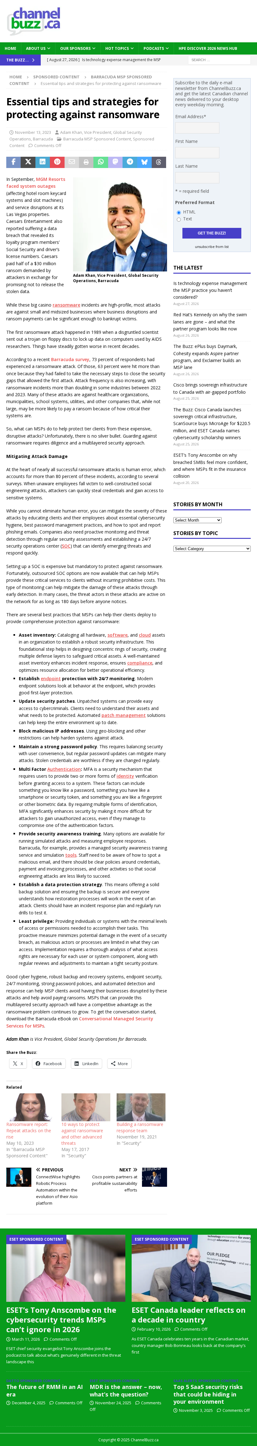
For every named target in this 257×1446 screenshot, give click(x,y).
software (118, 635)
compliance (139, 663)
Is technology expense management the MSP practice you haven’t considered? (210, 290)
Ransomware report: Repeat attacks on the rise (28, 1130)
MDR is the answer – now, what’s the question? (126, 1390)
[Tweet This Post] (28, 162)
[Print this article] (86, 162)
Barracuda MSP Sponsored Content (97, 139)
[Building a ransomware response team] (141, 1107)
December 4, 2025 (28, 1403)
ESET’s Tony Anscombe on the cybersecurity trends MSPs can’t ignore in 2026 (61, 1319)
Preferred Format (195, 202)
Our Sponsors (75, 48)
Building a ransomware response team (140, 1127)
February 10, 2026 (153, 1329)
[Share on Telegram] (130, 162)
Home (10, 48)
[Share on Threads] (159, 162)
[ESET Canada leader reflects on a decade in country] (191, 1268)
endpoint (51, 678)
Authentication (64, 769)
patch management (124, 715)
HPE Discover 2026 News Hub (208, 48)
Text (187, 219)
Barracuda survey (70, 359)
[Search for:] (219, 59)
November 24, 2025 (113, 1403)
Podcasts (154, 48)
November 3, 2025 (196, 1410)
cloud (145, 635)
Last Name (186, 166)
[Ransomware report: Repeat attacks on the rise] (30, 1107)
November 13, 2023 (33, 132)
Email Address (190, 116)
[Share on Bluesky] (144, 162)
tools (70, 855)
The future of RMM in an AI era (44, 1390)
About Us (35, 48)
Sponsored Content (56, 77)
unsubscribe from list (212, 247)
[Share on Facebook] (13, 162)
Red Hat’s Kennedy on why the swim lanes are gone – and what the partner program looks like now (210, 322)
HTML (189, 212)
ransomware (66, 305)
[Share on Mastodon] (115, 162)
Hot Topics (117, 48)
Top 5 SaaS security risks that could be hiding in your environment (208, 1394)
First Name (186, 141)
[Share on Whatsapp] (100, 162)
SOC (66, 546)
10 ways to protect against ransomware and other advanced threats (82, 1133)
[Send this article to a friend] (72, 162)
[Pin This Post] (57, 162)
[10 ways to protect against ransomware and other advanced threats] (85, 1107)
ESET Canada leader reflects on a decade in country (189, 1315)
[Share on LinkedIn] (42, 162)
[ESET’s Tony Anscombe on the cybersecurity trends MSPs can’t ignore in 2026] (65, 1268)
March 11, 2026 (26, 1339)
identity (125, 776)
